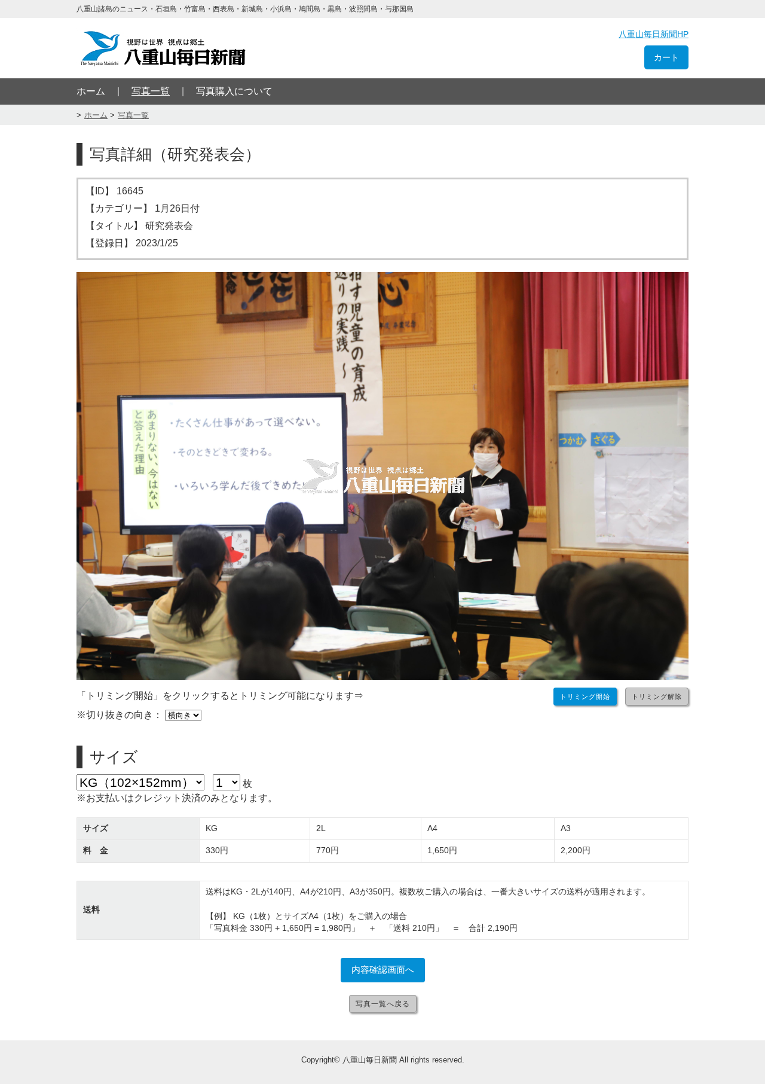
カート (666, 57)
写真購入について (234, 91)
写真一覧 (150, 91)
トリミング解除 (657, 696)
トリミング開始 (585, 696)
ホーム (90, 91)
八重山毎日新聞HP (653, 34)
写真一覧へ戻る (383, 1003)
